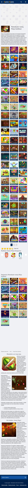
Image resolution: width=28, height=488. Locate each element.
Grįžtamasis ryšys (23, 485)
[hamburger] (1, 2)
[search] (25, 477)
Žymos (17, 485)
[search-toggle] (21, 2)
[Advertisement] (13, 15)
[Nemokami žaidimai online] (9, 2)
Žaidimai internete (11, 485)
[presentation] (2, 255)
